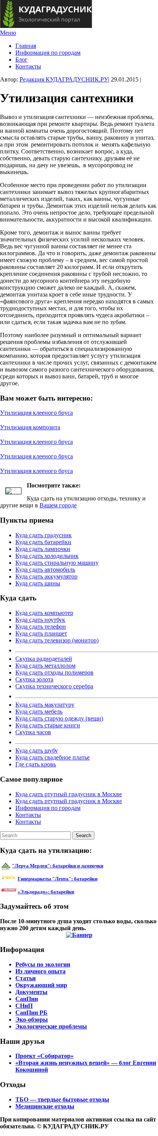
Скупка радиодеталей (43, 658)
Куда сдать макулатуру (44, 704)
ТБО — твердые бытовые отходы (62, 1099)
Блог (21, 59)
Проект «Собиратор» (44, 1056)
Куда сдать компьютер (44, 613)
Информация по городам (48, 52)
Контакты (28, 66)
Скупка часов (33, 732)
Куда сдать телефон (40, 626)
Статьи (25, 978)
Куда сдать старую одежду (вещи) (59, 718)
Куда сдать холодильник (47, 556)
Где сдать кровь (35, 764)
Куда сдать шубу (36, 750)
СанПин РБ (31, 1012)
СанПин (26, 999)
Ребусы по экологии (42, 964)
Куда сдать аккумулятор (46, 576)
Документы (31, 992)
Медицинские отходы (44, 1106)
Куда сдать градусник (43, 535)
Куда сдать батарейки (43, 542)
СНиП (24, 1005)
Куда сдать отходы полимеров (54, 672)
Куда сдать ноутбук (40, 619)
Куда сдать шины (37, 583)
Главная (25, 45)
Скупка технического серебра (54, 686)
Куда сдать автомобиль (45, 569)
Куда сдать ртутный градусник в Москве (68, 794)
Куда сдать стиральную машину (57, 562)
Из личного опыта (40, 971)
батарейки (74, 879)
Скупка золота (34, 679)
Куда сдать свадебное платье (52, 757)
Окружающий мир (41, 985)
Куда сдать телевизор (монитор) (57, 640)
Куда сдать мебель (39, 711)
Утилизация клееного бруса (36, 412)
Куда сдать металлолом (45, 665)
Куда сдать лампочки (42, 549)
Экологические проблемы (51, 1026)
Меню (8, 32)
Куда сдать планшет (41, 633)
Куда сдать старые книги (47, 725)
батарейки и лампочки (57, 866)
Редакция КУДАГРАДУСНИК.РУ (64, 79)
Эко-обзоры (31, 1019)
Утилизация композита (30, 427)
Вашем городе (58, 505)
